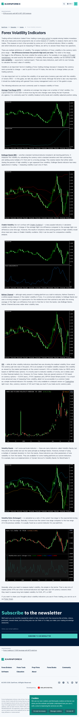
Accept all (69, 711)
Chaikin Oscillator (36, 225)
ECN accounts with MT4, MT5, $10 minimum (17, 13)
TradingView (69, 381)
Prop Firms (36, 667)
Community (66, 667)
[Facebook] (72, 683)
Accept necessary (39, 711)
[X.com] (68, 682)
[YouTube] (59, 682)
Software (5, 672)
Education (20, 672)
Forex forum (8, 599)
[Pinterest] (63, 683)
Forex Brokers (7, 667)
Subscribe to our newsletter (39, 636)
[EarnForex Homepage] (11, 4)
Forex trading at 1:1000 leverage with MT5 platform (20, 650)
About (34, 672)
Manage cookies (56, 711)
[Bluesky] (76, 683)
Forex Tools (21, 667)
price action (46, 38)
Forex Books (51, 667)
